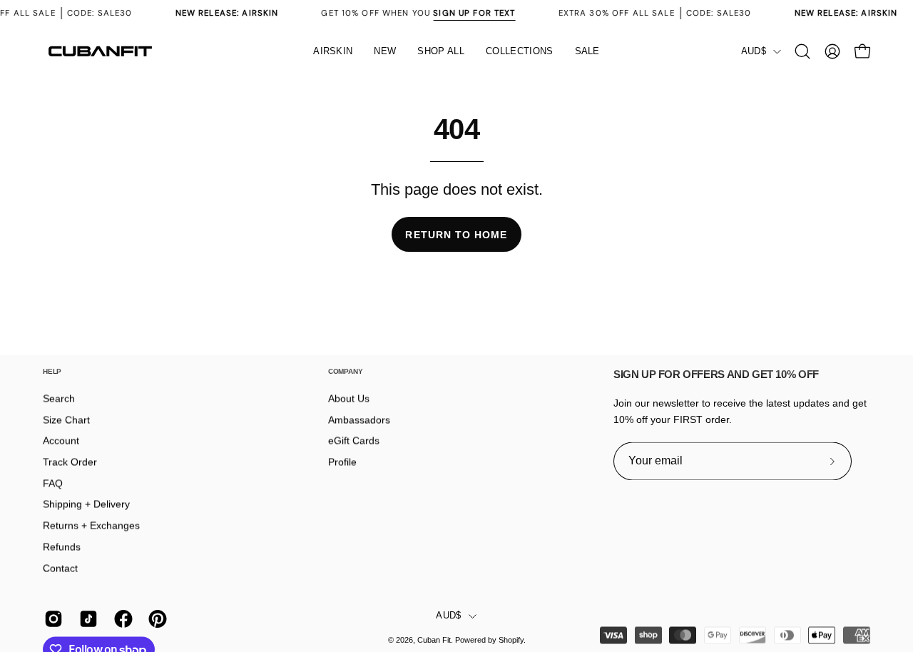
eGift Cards (353, 441)
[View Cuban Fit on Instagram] (51, 619)
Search (59, 398)
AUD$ (753, 51)
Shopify (511, 640)
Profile (342, 462)
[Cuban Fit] (100, 51)
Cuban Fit (434, 640)
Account (61, 441)
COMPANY (345, 371)
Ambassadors (359, 419)
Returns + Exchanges (91, 525)
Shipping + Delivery (86, 504)
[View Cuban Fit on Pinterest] (155, 619)
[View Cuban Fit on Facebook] (121, 619)
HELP (52, 371)
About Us (348, 398)
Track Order (70, 462)
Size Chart (66, 419)
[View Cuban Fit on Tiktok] (86, 619)
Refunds (62, 546)
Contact (60, 568)
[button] (441, 51)
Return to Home (456, 234)
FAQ (53, 483)
